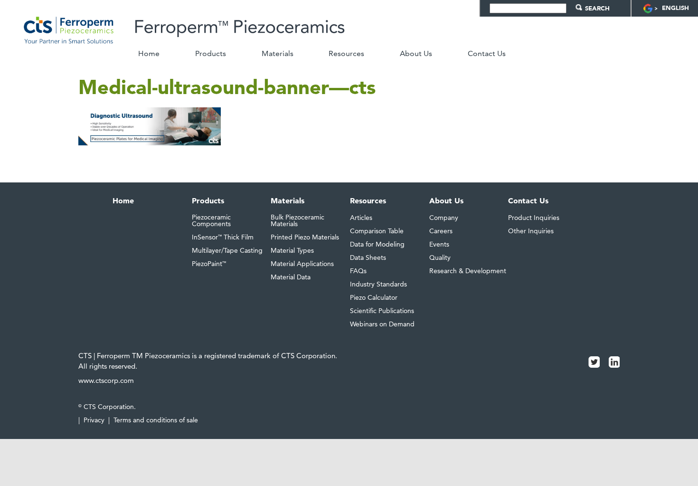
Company (443, 217)
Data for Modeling (377, 244)
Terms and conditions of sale (155, 420)
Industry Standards (378, 284)
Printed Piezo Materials (305, 237)
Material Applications (302, 263)
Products (210, 53)
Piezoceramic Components (211, 220)
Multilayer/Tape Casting (227, 250)
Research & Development (467, 270)
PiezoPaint (209, 263)
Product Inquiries (533, 217)
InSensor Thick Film (223, 237)
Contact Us (487, 53)
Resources (346, 53)
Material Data (291, 277)
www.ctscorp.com (106, 380)
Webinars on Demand (382, 324)
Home (149, 53)
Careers (441, 231)
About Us (416, 53)
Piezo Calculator (373, 297)
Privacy (94, 420)
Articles (361, 217)
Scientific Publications (382, 310)
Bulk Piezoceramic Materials (297, 220)
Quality (440, 257)
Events (439, 244)
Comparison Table (377, 231)
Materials (277, 53)
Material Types (292, 250)
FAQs (358, 270)
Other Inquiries (531, 231)
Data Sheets (368, 257)
